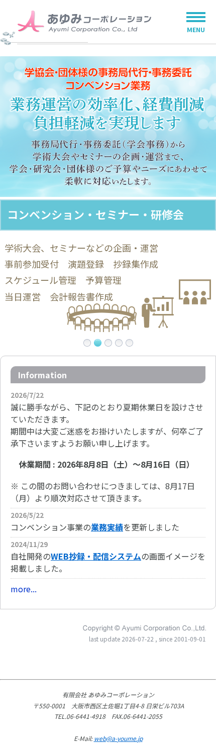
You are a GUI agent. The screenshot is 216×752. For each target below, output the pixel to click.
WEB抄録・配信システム (96, 556)
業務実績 (107, 527)
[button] (87, 343)
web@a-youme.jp (118, 738)
